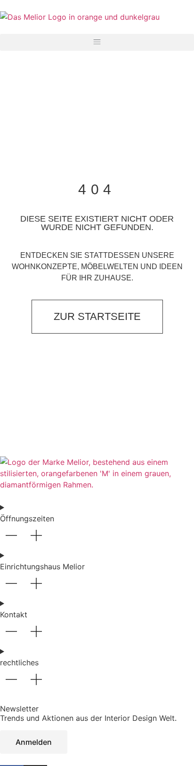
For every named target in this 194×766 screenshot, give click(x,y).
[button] (97, 42)
